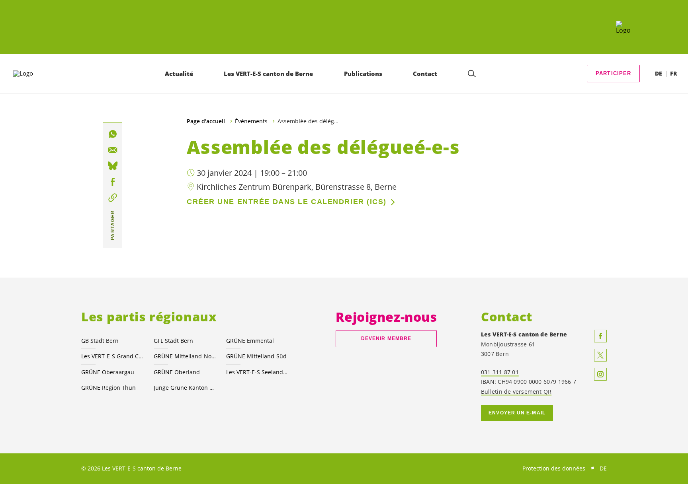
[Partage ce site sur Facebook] (113, 182)
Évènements (251, 121)
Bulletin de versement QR (516, 391)
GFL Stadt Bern (173, 340)
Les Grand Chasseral (112, 356)
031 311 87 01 (500, 372)
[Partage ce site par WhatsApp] (113, 134)
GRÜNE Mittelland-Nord (185, 356)
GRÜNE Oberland (177, 372)
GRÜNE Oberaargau (107, 372)
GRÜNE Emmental (250, 340)
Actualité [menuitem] (179, 74)
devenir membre (386, 338)
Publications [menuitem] (363, 74)
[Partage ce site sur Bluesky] (113, 166)
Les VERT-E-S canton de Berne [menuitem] (268, 74)
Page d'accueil (206, 121)
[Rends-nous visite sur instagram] (600, 374)
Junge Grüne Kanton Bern (185, 387)
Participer (613, 73)
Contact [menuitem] (425, 74)
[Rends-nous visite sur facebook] (600, 336)
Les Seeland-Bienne (257, 372)
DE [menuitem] (658, 73)
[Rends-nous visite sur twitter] (600, 355)
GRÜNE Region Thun (108, 387)
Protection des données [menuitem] (553, 468)
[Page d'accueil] (623, 27)
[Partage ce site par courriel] (113, 150)
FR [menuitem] (673, 73)
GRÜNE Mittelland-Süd (256, 356)
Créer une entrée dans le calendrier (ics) (287, 202)
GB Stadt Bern (100, 340)
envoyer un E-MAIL (517, 413)
